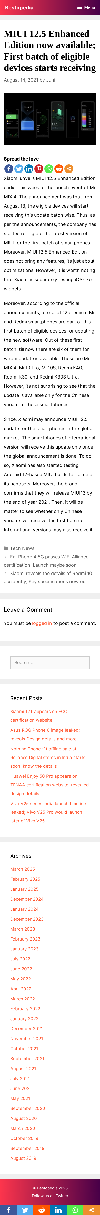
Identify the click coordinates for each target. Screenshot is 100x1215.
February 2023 (25, 939)
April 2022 (20, 988)
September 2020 (27, 1108)
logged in (42, 623)
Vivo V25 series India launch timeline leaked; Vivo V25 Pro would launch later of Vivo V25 (48, 812)
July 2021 (20, 1078)
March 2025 (22, 869)
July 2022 (20, 958)
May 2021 (20, 1098)
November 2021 (26, 1038)
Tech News (22, 548)
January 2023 (24, 949)
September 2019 (27, 1148)
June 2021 (21, 1088)
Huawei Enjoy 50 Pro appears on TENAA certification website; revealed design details (49, 785)
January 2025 (24, 889)
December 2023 (27, 919)
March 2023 (22, 929)
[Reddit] (58, 168)
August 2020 (23, 1118)
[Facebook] (8, 168)
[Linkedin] (28, 168)
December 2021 (26, 1028)
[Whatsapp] (48, 168)
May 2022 (20, 978)
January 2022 (24, 1018)
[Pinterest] (38, 168)
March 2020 (22, 1128)
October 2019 (24, 1138)
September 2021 (27, 1058)
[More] (68, 168)
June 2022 (21, 968)
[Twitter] (18, 168)
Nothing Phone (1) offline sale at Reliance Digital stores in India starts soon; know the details (47, 757)
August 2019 (23, 1158)
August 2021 (23, 1068)
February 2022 (25, 1008)
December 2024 (27, 899)
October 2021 (24, 1048)
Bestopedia (19, 8)
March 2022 (22, 998)
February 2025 (25, 879)
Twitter (62, 1195)
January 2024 (24, 909)
